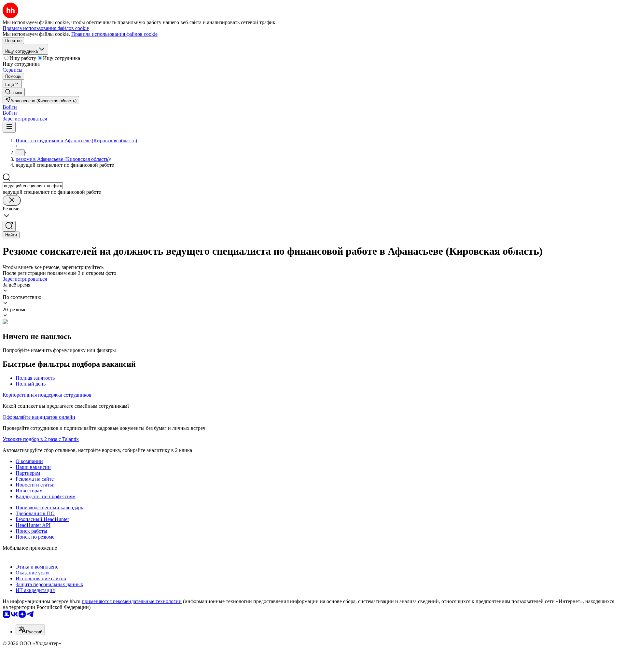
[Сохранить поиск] (9, 226)
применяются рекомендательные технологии (132, 601)
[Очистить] (12, 200)
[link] (14, 92)
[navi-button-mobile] (9, 127)
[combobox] (33, 185)
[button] (10, 107)
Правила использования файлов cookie (114, 34)
